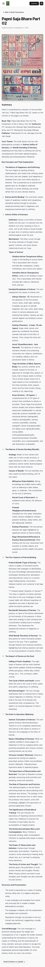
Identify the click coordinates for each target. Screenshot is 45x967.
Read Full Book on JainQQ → (14, 962)
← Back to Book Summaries (13, 12)
